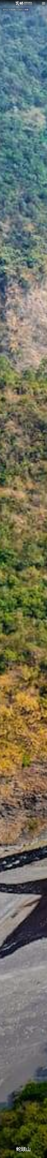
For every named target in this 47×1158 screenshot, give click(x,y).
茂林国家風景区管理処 (23, 3)
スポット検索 (23, 9)
